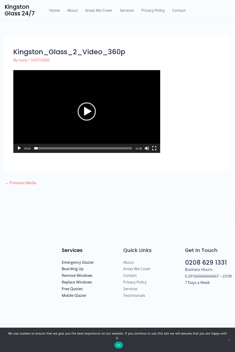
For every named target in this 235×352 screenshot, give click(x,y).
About (72, 10)
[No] (229, 340)
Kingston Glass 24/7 (20, 10)
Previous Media (20, 182)
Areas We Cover (98, 10)
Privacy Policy (153, 10)
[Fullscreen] (154, 148)
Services (127, 10)
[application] (86, 111)
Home (54, 10)
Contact (179, 10)
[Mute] (147, 148)
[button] (87, 111)
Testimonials (134, 295)
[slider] (83, 148)
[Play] (19, 148)
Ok (119, 345)
